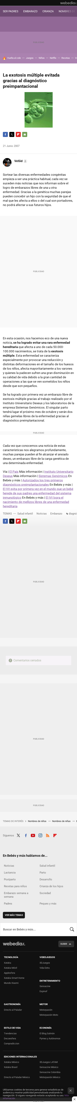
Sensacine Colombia (50, 1072)
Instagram (40, 835)
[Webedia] (68, 3)
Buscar (72, 929)
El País (13, 471)
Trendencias (10, 1033)
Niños (42, 58)
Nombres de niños (37, 821)
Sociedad (45, 893)
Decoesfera (10, 1038)
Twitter (11, 134)
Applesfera (9, 973)
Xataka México (11, 1062)
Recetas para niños (15, 886)
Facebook (5, 134)
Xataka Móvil (10, 967)
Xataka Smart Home (14, 978)
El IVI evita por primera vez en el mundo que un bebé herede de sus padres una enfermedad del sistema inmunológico (38, 493)
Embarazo (56, 513)
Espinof (43, 991)
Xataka (7, 962)
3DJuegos (45, 962)
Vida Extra (45, 967)
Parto (43, 872)
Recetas (65, 58)
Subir (63, 944)
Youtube (33, 835)
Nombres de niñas (61, 821)
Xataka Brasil (10, 1067)
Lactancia (10, 872)
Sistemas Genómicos (53, 476)
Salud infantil (25, 513)
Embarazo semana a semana (16, 895)
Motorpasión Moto (49, 1015)
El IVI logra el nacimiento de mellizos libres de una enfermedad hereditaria (36, 502)
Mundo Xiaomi (11, 983)
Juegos (29, 58)
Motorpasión (46, 1009)
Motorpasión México (50, 1077)
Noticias (42, 513)
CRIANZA (48, 11)
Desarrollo (46, 879)
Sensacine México (49, 1067)
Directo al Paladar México (17, 1077)
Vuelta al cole (14, 58)
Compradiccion (11, 1043)
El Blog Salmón (47, 1033)
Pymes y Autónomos (50, 1038)
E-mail (24, 134)
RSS (47, 835)
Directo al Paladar (13, 1009)
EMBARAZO (30, 11)
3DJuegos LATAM (49, 1062)
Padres (8, 903)
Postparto (10, 879)
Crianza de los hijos (51, 886)
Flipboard (18, 134)
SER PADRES (10, 11)
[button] (20, 161)
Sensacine (45, 986)
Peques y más (48, 903)
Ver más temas (14, 915)
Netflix (53, 58)
